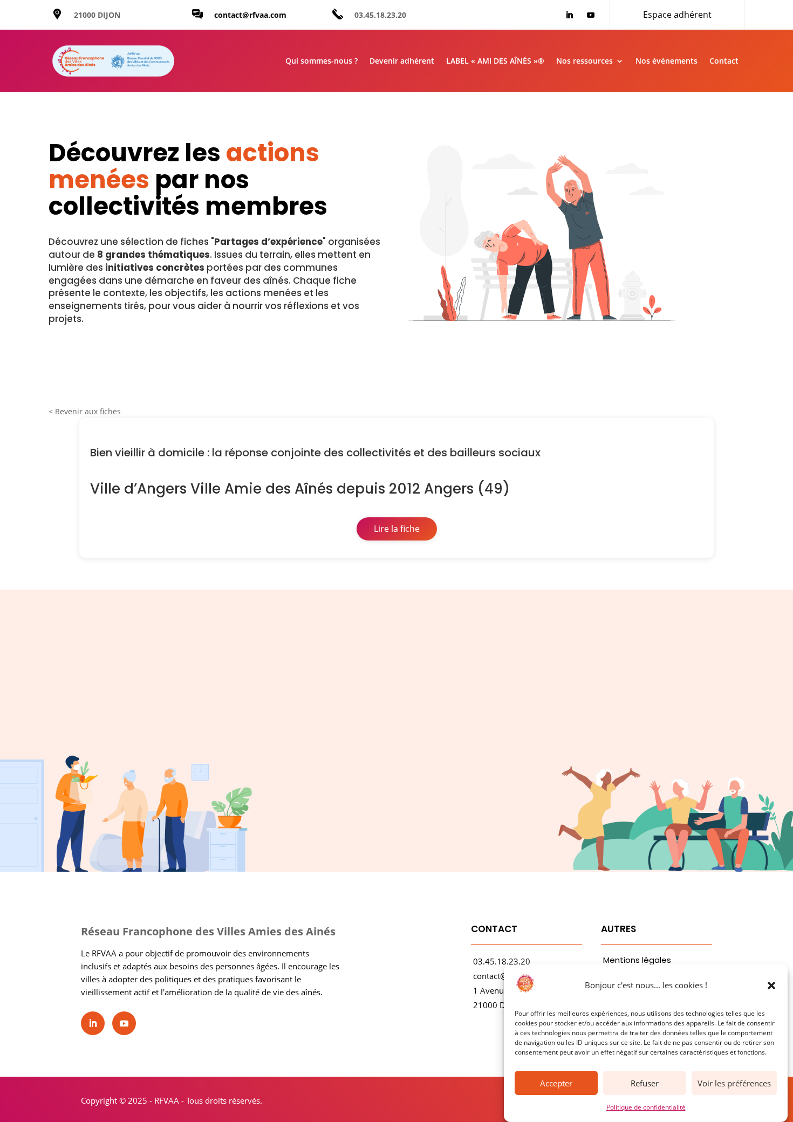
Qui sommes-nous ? (321, 61)
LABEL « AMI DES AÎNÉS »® (495, 61)
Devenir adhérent (402, 61)
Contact (724, 61)
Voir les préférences (734, 1083)
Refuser (645, 1083)
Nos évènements (666, 61)
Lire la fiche (397, 529)
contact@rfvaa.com (250, 15)
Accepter (556, 1083)
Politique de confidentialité (646, 1107)
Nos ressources (584, 61)
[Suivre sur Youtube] (591, 15)
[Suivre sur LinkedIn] (569, 15)
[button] (771, 985)
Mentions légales (637, 960)
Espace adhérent (677, 14)
